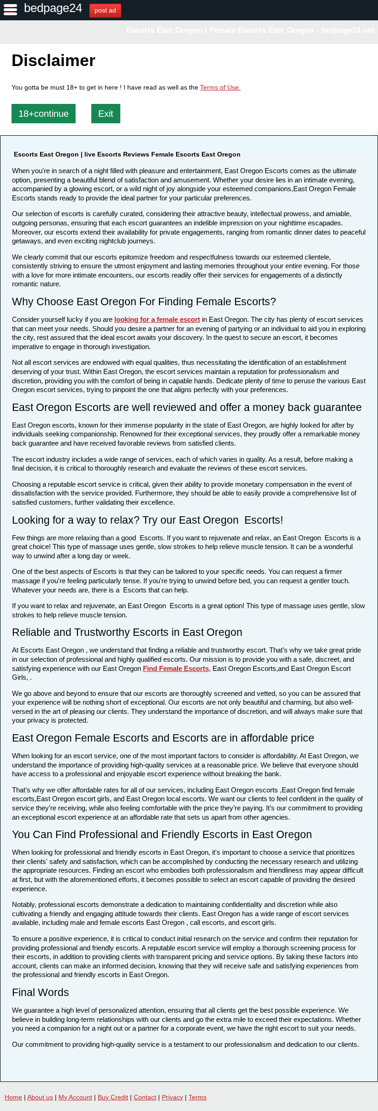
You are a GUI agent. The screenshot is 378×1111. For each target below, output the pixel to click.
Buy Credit (113, 1097)
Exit (105, 114)
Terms (198, 1097)
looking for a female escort (157, 319)
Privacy (172, 1097)
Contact (145, 1097)
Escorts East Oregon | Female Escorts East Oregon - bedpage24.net (250, 30)
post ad (105, 10)
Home (13, 1097)
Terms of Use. (220, 87)
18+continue (43, 114)
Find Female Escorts (176, 668)
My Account (75, 1097)
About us (40, 1097)
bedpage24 (53, 8)
